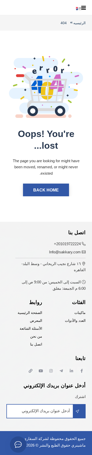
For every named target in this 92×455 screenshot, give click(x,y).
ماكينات (80, 313)
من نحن (36, 336)
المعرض (36, 321)
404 (64, 23)
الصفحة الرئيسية (30, 313)
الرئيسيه (79, 23)
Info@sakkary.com (65, 252)
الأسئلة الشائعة (31, 328)
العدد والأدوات (75, 321)
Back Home (46, 190)
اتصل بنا (36, 344)
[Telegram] (61, 371)
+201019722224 (67, 244)
